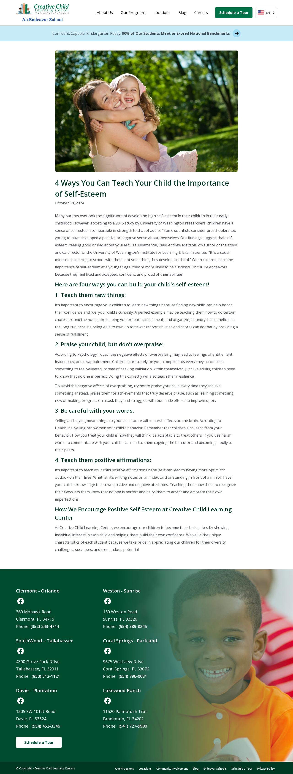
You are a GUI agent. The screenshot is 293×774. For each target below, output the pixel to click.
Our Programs (133, 12)
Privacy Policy (266, 769)
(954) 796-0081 (133, 676)
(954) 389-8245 (133, 626)
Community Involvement (172, 769)
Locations (162, 12)
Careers (201, 12)
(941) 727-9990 (133, 726)
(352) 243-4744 (44, 626)
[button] (20, 601)
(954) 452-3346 (46, 726)
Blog (182, 12)
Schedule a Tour (234, 12)
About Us (105, 12)
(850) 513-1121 (46, 676)
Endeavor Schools (215, 769)
